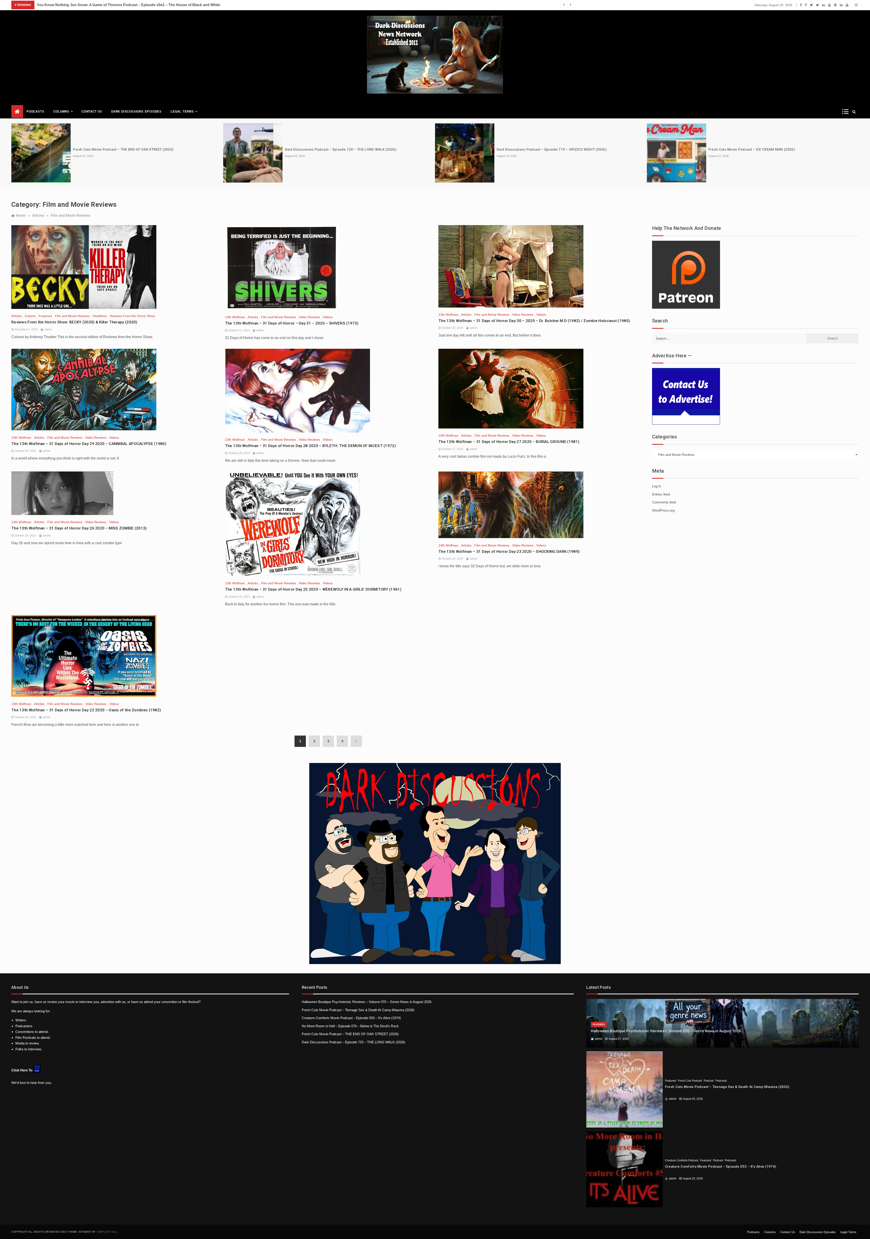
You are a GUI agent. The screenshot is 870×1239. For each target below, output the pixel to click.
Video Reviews (309, 317)
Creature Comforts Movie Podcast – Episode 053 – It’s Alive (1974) (351, 1018)
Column (30, 316)
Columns (61, 111)
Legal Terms (182, 111)
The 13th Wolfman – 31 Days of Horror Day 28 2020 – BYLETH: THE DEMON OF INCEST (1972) (310, 445)
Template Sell (107, 1231)
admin (48, 329)
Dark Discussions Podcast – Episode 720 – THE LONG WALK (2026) (129, 149)
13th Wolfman (235, 317)
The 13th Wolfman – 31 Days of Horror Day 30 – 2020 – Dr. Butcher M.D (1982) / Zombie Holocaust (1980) (534, 320)
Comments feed (664, 502)
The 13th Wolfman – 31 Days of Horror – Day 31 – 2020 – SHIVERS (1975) (292, 323)
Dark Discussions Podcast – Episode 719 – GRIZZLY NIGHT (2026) (340, 149)
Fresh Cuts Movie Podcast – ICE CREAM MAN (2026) (540, 149)
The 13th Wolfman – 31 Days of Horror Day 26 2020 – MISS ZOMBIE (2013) (79, 528)
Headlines (100, 316)
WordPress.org (663, 510)
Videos (328, 317)
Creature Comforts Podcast (681, 1160)
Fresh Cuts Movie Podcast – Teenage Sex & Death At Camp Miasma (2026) (358, 1010)
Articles (16, 316)
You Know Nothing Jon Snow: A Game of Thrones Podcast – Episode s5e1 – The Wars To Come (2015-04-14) (129, 5)
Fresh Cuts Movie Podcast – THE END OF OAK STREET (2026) (350, 1034)
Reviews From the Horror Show (132, 316)
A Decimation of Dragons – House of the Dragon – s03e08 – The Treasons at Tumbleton (782, 149)
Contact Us (92, 111)
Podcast (709, 1080)
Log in (656, 486)
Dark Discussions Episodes (136, 111)
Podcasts (35, 111)
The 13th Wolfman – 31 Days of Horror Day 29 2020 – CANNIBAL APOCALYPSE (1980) (88, 443)
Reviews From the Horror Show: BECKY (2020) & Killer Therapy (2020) (74, 322)
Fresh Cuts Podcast (690, 1080)
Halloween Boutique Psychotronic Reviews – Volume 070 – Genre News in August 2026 (366, 1002)
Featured (45, 316)
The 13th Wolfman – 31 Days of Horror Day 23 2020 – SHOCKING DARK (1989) (509, 551)
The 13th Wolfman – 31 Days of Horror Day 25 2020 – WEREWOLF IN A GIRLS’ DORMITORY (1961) (313, 589)
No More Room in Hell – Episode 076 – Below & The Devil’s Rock (350, 1026)
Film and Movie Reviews (72, 316)
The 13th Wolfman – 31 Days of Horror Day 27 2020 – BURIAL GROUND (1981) (508, 441)
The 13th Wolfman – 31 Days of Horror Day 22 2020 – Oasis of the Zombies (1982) (86, 710)
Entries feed (661, 494)
